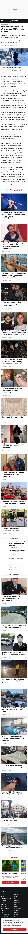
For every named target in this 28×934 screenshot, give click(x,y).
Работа (16, 914)
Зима (2, 902)
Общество (3, 910)
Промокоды (14, 538)
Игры (14, 857)
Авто (2, 894)
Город (15, 896)
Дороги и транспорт (6, 898)
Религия (16, 916)
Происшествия (5, 24)
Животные (3, 900)
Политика (16, 912)
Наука (15, 906)
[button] (14, 544)
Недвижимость (5, 908)
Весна (2, 896)
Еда (15, 898)
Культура (3, 904)
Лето (15, 904)
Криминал (16, 902)
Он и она (16, 910)
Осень (2, 912)
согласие (5, 925)
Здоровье (16, 900)
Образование (17, 908)
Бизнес (16, 894)
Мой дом (3, 906)
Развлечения (4, 916)
